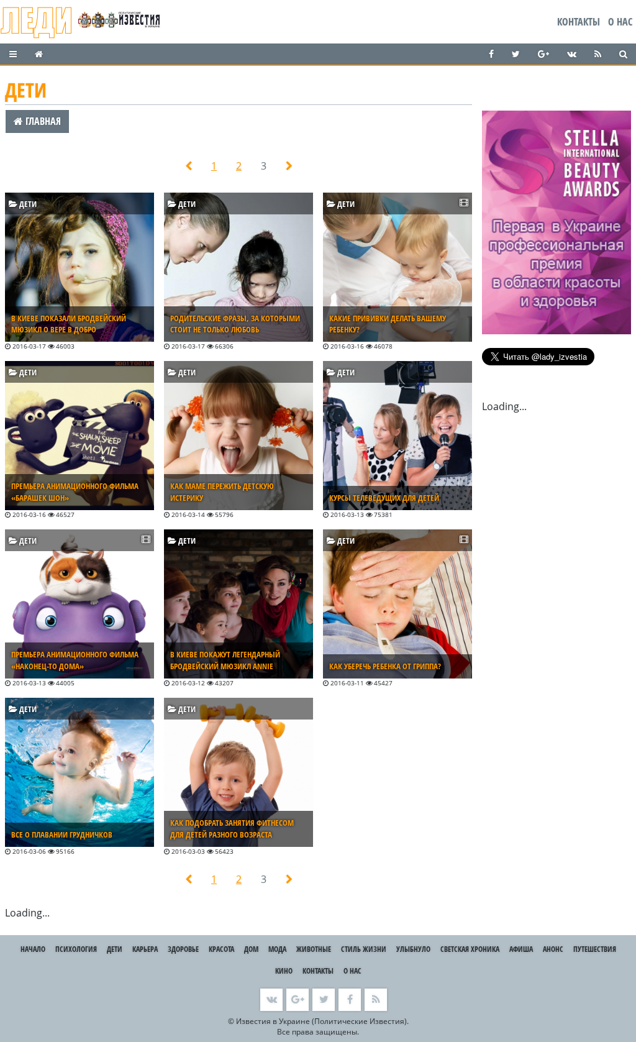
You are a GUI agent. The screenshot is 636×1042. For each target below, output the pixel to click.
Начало (32, 949)
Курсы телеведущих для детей (384, 497)
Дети (27, 203)
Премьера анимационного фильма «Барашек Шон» (75, 491)
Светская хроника (469, 949)
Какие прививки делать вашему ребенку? (387, 324)
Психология (76, 949)
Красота (221, 949)
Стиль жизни (363, 949)
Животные (313, 949)
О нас (620, 22)
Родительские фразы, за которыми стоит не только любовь (235, 324)
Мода (277, 949)
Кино (284, 971)
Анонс (553, 949)
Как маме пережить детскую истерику (222, 491)
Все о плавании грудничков (61, 834)
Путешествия (594, 949)
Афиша (521, 949)
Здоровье (183, 949)
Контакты (578, 22)
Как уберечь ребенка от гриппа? (385, 666)
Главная (42, 121)
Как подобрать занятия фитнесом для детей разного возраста (232, 828)
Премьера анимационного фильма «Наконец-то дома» (75, 660)
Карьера (145, 949)
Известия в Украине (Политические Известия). (322, 1021)
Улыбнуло (413, 949)
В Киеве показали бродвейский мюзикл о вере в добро (68, 324)
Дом (251, 949)
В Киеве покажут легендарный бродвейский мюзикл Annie (225, 660)
